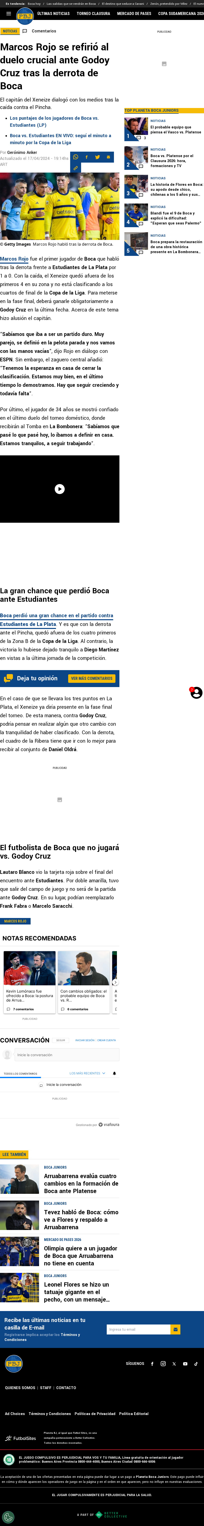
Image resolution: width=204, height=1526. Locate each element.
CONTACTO (66, 1388)
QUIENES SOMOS (20, 1388)
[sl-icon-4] (185, 1364)
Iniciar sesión (85, 1040)
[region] (59, 1082)
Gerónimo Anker (22, 152)
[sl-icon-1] (152, 1364)
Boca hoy (34, 4)
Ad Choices (15, 1414)
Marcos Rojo (14, 259)
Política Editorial (134, 1414)
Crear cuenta (106, 1040)
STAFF (45, 1388)
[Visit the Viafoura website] (108, 1124)
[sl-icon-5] (196, 1364)
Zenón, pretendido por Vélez (168, 4)
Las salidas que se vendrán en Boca (71, 4)
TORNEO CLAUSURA (93, 13)
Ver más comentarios (91, 678)
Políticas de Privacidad (95, 1414)
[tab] (20, 1073)
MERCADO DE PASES (134, 13)
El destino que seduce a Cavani (123, 4)
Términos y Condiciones (50, 1414)
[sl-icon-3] (174, 1364)
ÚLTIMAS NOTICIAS (53, 13)
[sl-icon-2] (163, 1364)
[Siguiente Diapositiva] (115, 982)
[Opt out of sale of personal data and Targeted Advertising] (8, 1517)
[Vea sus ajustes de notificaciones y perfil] (114, 1073)
